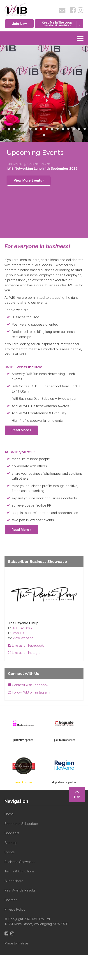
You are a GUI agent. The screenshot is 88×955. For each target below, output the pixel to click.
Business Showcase (20, 862)
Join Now (19, 24)
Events (10, 852)
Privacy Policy (15, 909)
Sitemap (11, 843)
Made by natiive (16, 943)
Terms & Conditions (20, 871)
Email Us (18, 633)
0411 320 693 (22, 628)
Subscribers (14, 881)
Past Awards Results (20, 890)
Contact (11, 900)
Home (9, 814)
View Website (23, 638)
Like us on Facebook (27, 645)
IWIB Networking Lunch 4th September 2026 (42, 169)
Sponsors (12, 833)
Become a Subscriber (21, 824)
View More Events (28, 180)
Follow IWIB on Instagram (30, 692)
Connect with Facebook (29, 685)
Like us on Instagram (27, 653)
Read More (21, 430)
